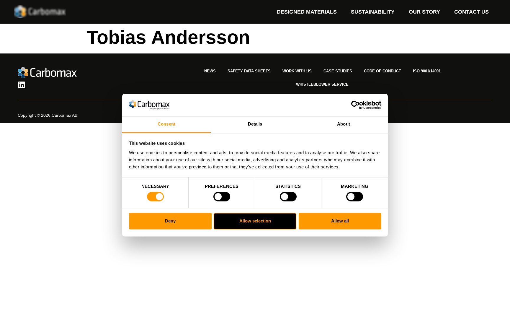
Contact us (471, 12)
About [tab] (343, 124)
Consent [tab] (166, 124)
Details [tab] (255, 124)
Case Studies (337, 71)
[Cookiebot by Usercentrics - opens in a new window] (355, 104)
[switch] (221, 196)
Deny (170, 220)
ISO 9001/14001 (427, 71)
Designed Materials (307, 12)
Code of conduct (382, 71)
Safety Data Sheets (249, 71)
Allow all (340, 220)
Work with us (297, 71)
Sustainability (373, 12)
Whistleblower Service (322, 84)
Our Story (424, 12)
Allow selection (255, 220)
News (210, 71)
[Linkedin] (21, 84)
